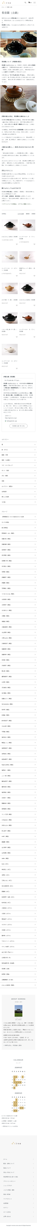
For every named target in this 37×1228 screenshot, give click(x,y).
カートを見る (7, 1212)
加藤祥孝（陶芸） (6, 654)
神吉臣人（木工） (6, 869)
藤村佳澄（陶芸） (6, 787)
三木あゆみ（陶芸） (7, 820)
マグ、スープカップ (7, 465)
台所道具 (4, 491)
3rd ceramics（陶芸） (8, 704)
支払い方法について (8, 1172)
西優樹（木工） (6, 891)
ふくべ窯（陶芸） (6, 776)
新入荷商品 (5, 527)
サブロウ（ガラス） (7, 924)
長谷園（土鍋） (10, 7)
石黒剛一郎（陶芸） (7, 561)
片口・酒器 (5, 475)
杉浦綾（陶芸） (6, 715)
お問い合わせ (7, 1216)
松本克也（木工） (6, 902)
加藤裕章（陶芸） (6, 649)
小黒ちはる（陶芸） (7, 638)
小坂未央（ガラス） (7, 908)
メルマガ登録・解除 (8, 1190)
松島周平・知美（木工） (8, 897)
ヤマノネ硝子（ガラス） (8, 946)
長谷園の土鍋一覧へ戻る (18, 426)
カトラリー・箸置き (7, 486)
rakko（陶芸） (6, 858)
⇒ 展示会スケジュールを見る (10, 1126)
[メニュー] (34, 2)
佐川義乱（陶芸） (6, 693)
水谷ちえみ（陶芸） (7, 825)
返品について (7, 1168)
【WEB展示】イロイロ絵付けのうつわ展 (13, 517)
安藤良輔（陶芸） (6, 544)
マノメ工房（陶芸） (7, 814)
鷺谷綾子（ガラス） (7, 919)
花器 (3, 481)
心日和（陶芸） (6, 682)
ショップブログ (7, 1185)
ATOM (8, 1194)
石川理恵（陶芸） (6, 555)
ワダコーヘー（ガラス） (8, 941)
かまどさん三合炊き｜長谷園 (27, 300)
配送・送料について (8, 1163)
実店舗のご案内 (17, 1045)
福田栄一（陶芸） (6, 770)
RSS (4, 1194)
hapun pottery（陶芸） (8, 765)
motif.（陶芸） (6, 836)
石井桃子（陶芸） (6, 550)
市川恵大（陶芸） (6, 566)
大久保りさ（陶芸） (7, 610)
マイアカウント (7, 1199)
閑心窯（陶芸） (6, 671)
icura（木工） (5, 864)
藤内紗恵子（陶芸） (7, 781)
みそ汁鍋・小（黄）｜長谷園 (9, 300)
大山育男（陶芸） (6, 632)
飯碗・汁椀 (5, 455)
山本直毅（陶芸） (6, 853)
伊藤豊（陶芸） (6, 583)
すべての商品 (5, 522)
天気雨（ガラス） (6, 930)
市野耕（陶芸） (6, 572)
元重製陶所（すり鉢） (8, 979)
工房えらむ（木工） (7, 880)
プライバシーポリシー (9, 1181)
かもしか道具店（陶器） (8, 985)
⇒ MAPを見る (7, 1045)
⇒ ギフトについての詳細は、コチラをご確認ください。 (17, 204)
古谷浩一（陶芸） (6, 798)
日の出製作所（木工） (8, 886)
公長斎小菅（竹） (6, 957)
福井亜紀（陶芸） (6, 792)
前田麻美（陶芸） (6, 809)
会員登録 (5, 1203)
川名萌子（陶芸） (6, 665)
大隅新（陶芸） (6, 616)
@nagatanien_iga (12, 421)
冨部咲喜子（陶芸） (7, 748)
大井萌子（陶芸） (6, 605)
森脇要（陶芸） (6, 842)
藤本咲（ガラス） (6, 935)
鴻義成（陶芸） (6, 621)
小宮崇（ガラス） (6, 913)
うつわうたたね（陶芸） (8, 594)
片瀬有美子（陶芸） (7, 643)
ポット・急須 (5, 470)
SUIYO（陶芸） (6, 709)
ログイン (5, 1207)
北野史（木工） (6, 875)
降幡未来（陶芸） (6, 803)
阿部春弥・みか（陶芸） (8, 533)
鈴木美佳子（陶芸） (7, 720)
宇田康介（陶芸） (6, 588)
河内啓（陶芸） (6, 660)
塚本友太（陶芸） (6, 737)
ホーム (3, 7)
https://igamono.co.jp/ (11, 418)
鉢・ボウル (5, 449)
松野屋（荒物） (6, 974)
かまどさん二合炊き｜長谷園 (9, 236)
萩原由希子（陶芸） (7, 759)
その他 (3, 502)
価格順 (28, 214)
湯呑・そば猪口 (6, 460)
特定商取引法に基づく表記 (10, 1177)
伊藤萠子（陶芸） (6, 577)
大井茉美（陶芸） (6, 599)
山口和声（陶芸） (6, 847)
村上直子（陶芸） (6, 831)
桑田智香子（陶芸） (7, 676)
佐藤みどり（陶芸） (7, 698)
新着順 (33, 214)
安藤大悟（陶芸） (6, 539)
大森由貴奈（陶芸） (7, 627)
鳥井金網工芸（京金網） (8, 963)
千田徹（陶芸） (6, 731)
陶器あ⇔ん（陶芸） (7, 742)
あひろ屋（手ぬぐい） (8, 952)
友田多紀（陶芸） (6, 753)
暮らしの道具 (5, 497)
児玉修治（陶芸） (6, 687)
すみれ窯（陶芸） (6, 726)
